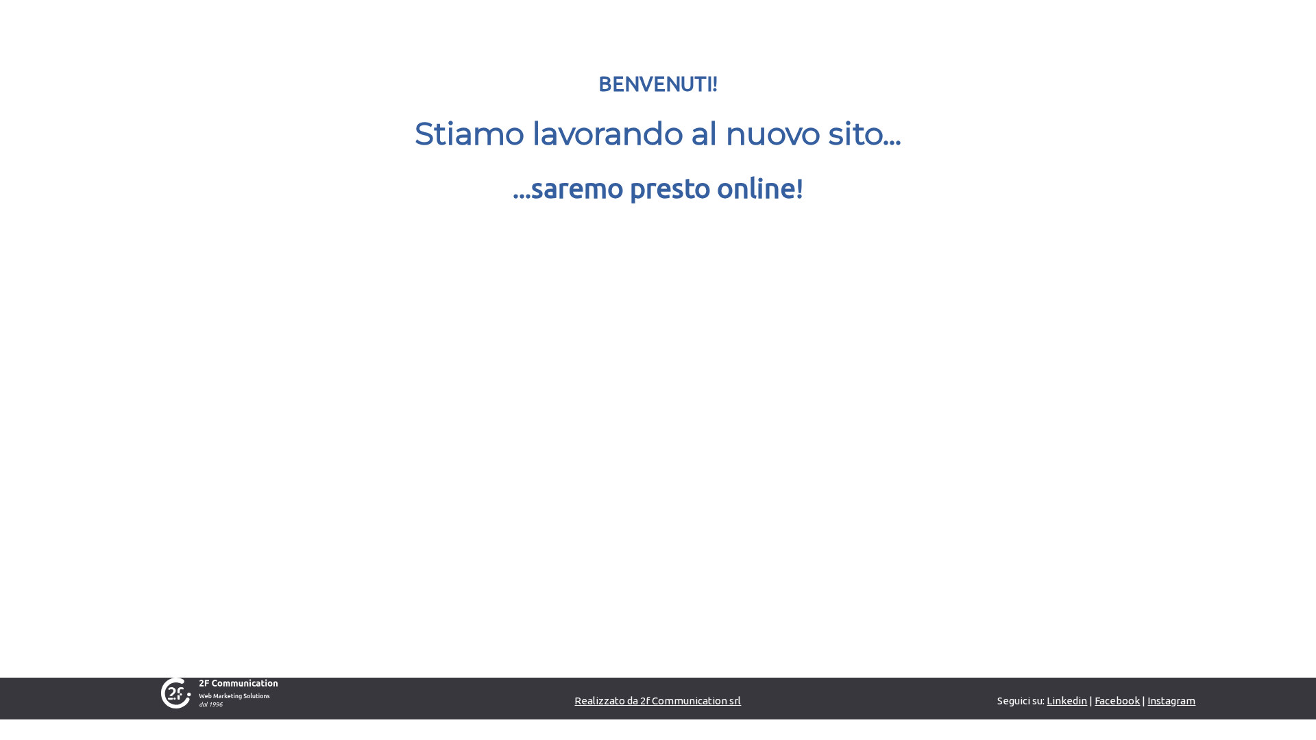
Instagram (1171, 700)
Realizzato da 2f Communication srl (657, 700)
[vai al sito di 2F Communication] (219, 692)
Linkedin (1067, 700)
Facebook (1117, 700)
